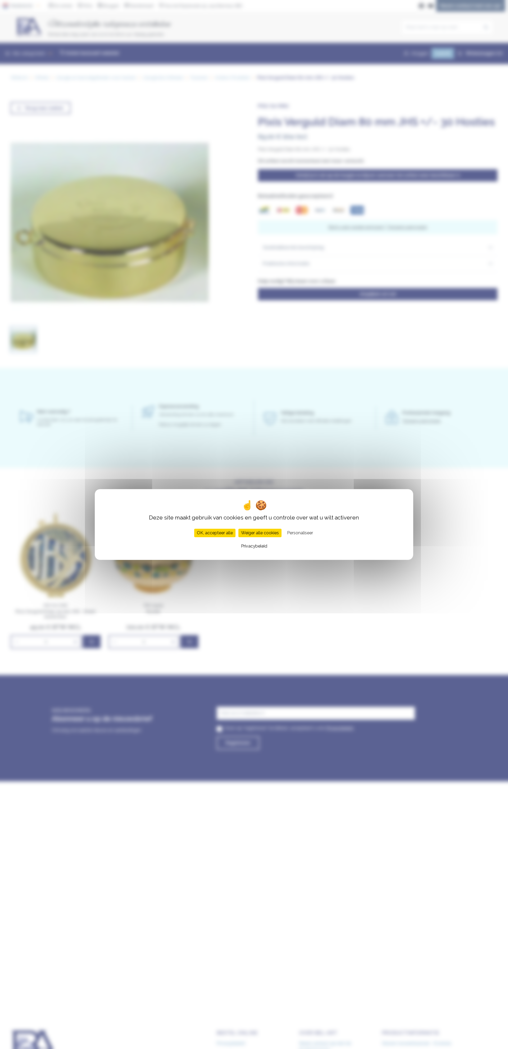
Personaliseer (300, 532)
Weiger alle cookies (260, 532)
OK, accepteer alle (215, 532)
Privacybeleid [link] (254, 546)
